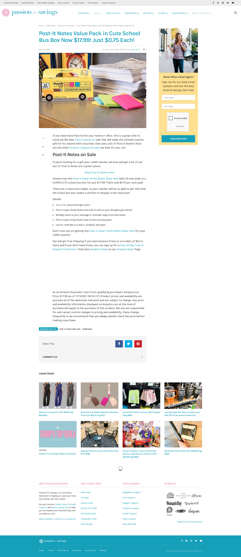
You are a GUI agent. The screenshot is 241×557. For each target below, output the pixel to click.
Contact (51, 550)
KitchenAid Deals (88, 513)
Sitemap (103, 550)
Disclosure (77, 550)
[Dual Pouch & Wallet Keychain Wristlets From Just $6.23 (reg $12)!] (99, 395)
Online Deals (51, 26)
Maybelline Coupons (132, 492)
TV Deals (85, 497)
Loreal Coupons (130, 513)
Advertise (71, 519)
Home (41, 26)
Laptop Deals (87, 503)
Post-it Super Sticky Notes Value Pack (95, 178)
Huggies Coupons (130, 503)
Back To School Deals (66, 26)
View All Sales (87, 524)
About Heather (45, 519)
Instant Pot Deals (89, 508)
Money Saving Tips (59, 507)
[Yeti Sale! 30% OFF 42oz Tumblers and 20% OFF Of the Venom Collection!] (183, 395)
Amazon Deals (99, 249)
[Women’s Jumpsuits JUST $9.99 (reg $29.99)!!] (58, 395)
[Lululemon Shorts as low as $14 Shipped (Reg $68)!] (141, 395)
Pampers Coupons (131, 508)
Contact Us (60, 519)
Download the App (11, 3)
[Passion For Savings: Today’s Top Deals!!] (58, 434)
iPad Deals (85, 492)
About (41, 550)
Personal (43, 450)
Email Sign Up (63, 550)
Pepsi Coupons (129, 518)
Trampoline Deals (89, 518)
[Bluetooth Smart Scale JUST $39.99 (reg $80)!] (183, 434)
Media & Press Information (189, 521)
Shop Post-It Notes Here (99, 172)
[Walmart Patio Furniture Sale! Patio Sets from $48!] (99, 434)
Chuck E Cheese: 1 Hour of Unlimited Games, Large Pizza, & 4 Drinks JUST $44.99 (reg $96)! (140, 454)
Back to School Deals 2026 (70, 329)
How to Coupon (63, 3)
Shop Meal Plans (27, 3)
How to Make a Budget (45, 3)
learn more (135, 49)
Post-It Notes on (85, 139)
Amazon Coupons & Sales (85, 147)
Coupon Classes (78, 3)
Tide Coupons (129, 497)
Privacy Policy (90, 550)
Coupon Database (108, 3)
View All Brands (129, 524)
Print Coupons (93, 3)
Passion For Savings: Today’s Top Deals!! (57, 453)
